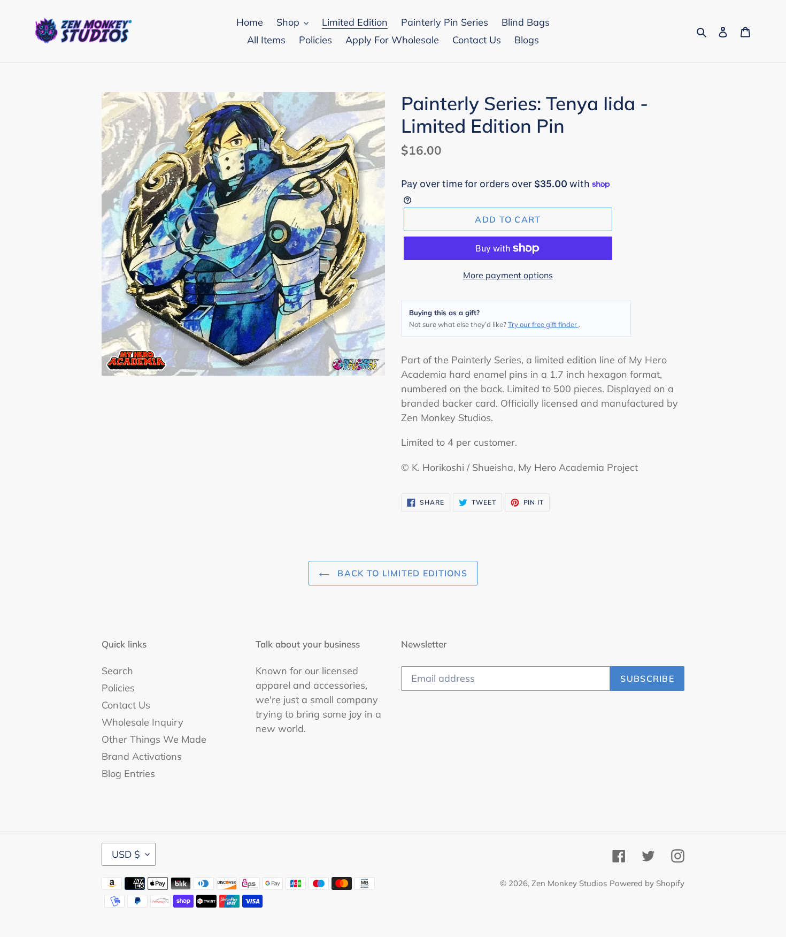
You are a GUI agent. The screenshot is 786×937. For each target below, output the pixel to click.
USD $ (126, 854)
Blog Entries (128, 773)
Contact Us (126, 705)
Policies (118, 688)
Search (117, 671)
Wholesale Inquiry (142, 722)
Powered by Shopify (647, 883)
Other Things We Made (154, 739)
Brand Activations (142, 756)
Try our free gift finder (543, 324)
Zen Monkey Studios (569, 883)
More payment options (508, 275)
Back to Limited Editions (401, 573)
